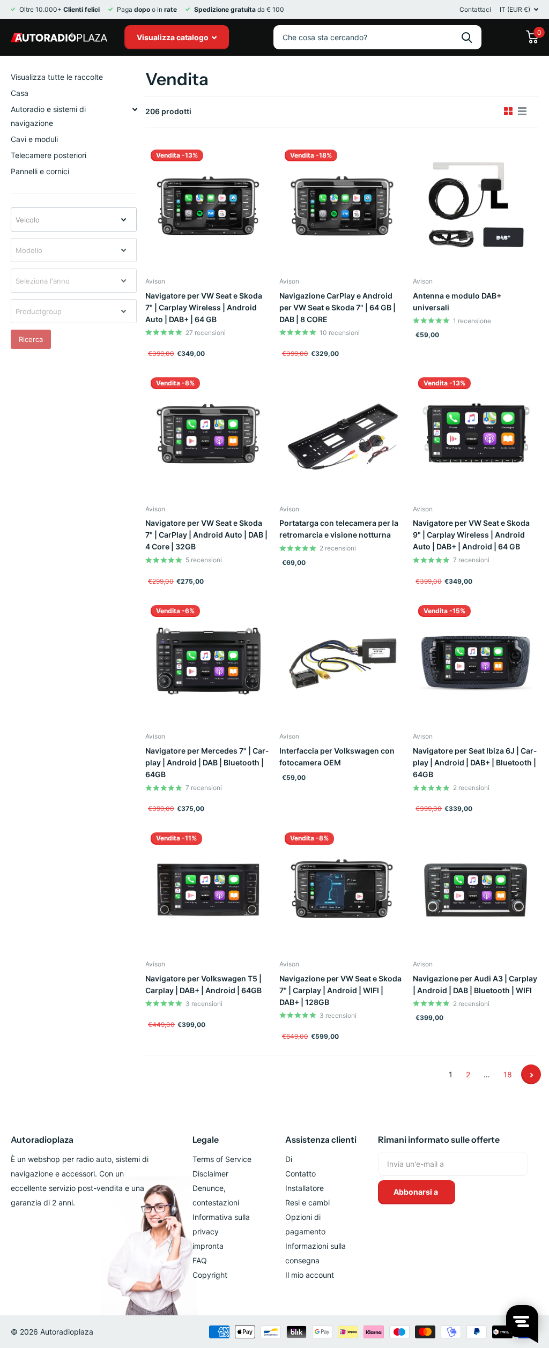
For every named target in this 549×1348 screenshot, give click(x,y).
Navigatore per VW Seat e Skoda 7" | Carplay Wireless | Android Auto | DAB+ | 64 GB (203, 307)
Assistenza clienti (321, 1139)
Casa (19, 93)
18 (507, 1074)
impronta (208, 1245)
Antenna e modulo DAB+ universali (457, 301)
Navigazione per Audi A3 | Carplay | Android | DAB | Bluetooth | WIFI (475, 984)
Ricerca (31, 339)
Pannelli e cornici (40, 171)
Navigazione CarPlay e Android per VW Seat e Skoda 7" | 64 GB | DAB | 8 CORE (337, 307)
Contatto (300, 1173)
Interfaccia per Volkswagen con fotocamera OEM (337, 756)
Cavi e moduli (34, 139)
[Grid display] (508, 111)
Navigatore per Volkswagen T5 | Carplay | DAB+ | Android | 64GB (203, 984)
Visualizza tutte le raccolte (57, 76)
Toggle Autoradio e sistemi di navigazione (134, 109)
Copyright (209, 1274)
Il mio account (309, 1274)
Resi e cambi (307, 1202)
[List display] (522, 111)
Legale (205, 1139)
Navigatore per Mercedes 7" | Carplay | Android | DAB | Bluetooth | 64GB (207, 762)
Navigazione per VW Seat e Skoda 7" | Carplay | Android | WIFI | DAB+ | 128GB (340, 990)
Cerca (466, 37)
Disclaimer (210, 1173)
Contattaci (475, 9)
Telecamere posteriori (48, 155)
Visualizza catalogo (173, 37)
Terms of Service (221, 1159)
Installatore (304, 1188)
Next (531, 1074)
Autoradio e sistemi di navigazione (48, 116)
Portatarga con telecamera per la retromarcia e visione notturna (338, 528)
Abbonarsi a (417, 1191)
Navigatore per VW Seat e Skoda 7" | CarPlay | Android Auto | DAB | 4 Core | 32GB (206, 534)
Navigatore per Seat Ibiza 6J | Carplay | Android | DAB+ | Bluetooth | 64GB (475, 762)
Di (288, 1159)
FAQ (199, 1260)
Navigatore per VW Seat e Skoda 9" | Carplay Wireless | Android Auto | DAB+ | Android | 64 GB (471, 534)
